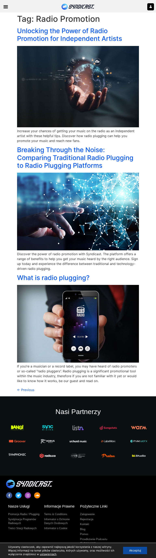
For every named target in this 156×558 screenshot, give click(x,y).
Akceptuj (135, 550)
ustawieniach (48, 554)
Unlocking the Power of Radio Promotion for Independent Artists (69, 35)
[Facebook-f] (9, 495)
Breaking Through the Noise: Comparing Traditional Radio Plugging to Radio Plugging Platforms (75, 157)
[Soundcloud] (37, 495)
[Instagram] (28, 495)
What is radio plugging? (53, 278)
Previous (25, 390)
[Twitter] (18, 495)
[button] (5, 6)
